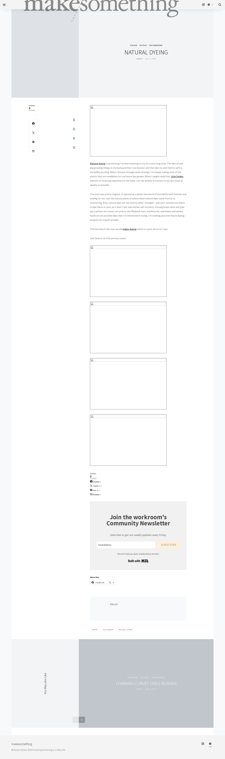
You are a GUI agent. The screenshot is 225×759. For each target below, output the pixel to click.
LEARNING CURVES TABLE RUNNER (146, 683)
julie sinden (107, 630)
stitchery (144, 678)
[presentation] (76, 720)
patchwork (133, 678)
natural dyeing (125, 630)
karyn (139, 689)
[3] (33, 141)
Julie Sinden (177, 176)
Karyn (139, 59)
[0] (33, 123)
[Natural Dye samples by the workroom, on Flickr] (128, 130)
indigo (95, 630)
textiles (143, 45)
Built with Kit (138, 561)
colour (133, 45)
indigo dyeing (130, 229)
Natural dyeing (97, 163)
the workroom (155, 45)
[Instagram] (203, 4)
